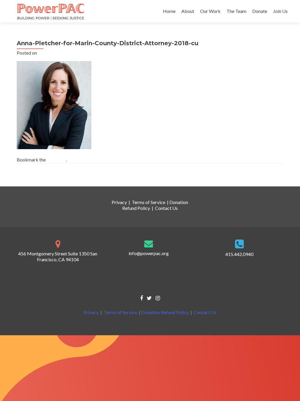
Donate (259, 11)
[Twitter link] (149, 297)
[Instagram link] (158, 297)
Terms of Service (148, 202)
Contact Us (166, 208)
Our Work (210, 11)
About (187, 11)
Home (169, 11)
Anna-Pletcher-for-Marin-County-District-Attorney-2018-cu (81, 175)
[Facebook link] (141, 297)
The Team (236, 11)
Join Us (280, 11)
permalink (56, 159)
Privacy (119, 202)
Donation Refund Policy (165, 312)
